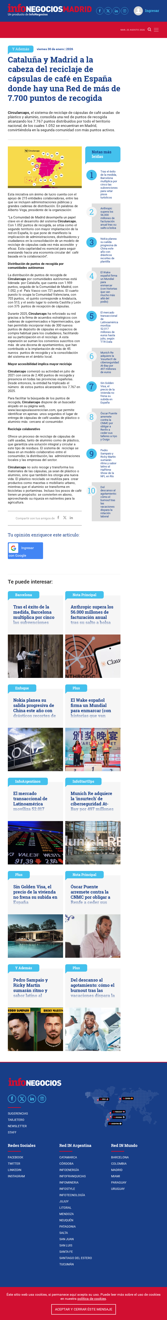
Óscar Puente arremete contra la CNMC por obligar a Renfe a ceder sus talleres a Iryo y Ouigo (108, 426)
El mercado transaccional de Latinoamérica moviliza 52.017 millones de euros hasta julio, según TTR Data (109, 327)
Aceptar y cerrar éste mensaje (83, 1309)
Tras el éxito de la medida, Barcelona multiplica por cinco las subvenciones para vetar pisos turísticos (109, 184)
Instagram (16, 1176)
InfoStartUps (83, 781)
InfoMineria (68, 1182)
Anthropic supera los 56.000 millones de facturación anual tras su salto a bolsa (108, 218)
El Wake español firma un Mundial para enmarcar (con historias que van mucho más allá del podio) (108, 287)
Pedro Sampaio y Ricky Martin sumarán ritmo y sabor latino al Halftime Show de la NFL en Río (108, 463)
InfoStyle (67, 1188)
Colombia (119, 1163)
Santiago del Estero (75, 1258)
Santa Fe (66, 1251)
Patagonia (67, 1226)
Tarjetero (16, 1120)
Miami (115, 1176)
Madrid (116, 1170)
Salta (63, 1233)
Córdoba (66, 1163)
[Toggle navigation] (156, 30)
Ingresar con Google (21, 552)
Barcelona (23, 594)
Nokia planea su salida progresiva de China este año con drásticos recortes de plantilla (108, 250)
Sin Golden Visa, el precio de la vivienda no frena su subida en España (107, 392)
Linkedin (14, 1170)
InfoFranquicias (72, 1176)
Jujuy (63, 1201)
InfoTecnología (72, 1195)
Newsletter (17, 1126)
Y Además (20, 49)
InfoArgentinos (27, 781)
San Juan (66, 1239)
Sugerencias (18, 1113)
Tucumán (66, 1264)
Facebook (15, 1157)
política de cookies (91, 1299)
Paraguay (118, 1182)
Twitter (14, 1163)
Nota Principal (84, 594)
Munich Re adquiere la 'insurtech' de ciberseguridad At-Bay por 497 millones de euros (109, 362)
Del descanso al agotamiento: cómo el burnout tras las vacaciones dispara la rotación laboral (108, 501)
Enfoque (22, 688)
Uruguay (118, 1188)
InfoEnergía (69, 1170)
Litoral (65, 1207)
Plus (76, 688)
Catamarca (68, 1157)
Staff (12, 1132)
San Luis (65, 1245)
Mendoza (66, 1214)
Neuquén (66, 1220)
